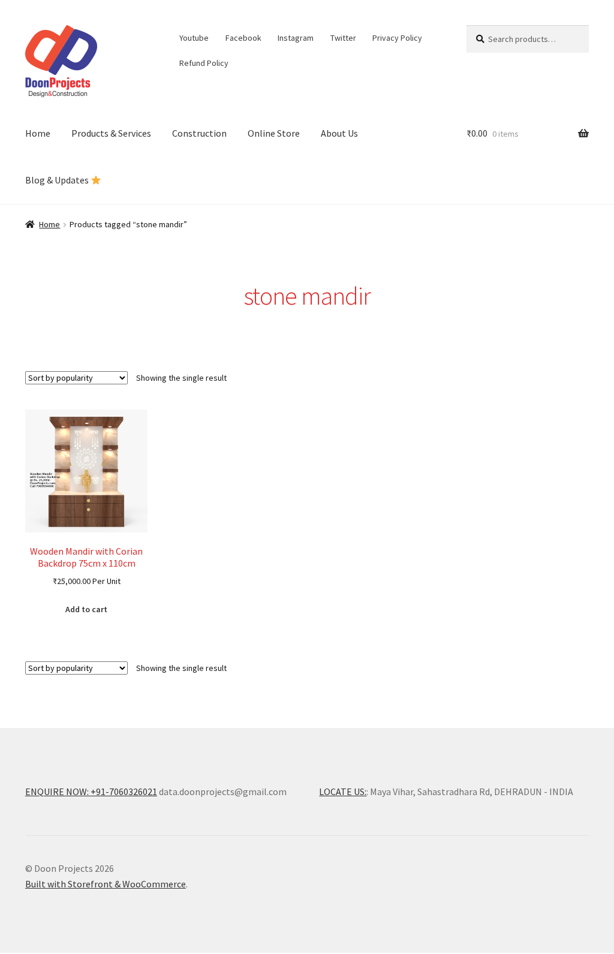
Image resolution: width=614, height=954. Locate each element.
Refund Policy (203, 63)
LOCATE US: (342, 791)
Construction (199, 133)
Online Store (274, 133)
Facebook (243, 37)
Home (37, 133)
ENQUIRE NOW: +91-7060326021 (91, 791)
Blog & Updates (58, 180)
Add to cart (86, 609)
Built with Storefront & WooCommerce (105, 884)
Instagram (296, 37)
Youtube (194, 37)
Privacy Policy (397, 37)
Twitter (343, 37)
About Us (339, 133)
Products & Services (111, 133)
